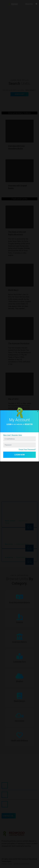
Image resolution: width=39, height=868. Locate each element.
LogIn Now (19, 455)
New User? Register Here (12, 435)
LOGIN (9, 424)
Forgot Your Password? (27, 449)
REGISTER (29, 424)
